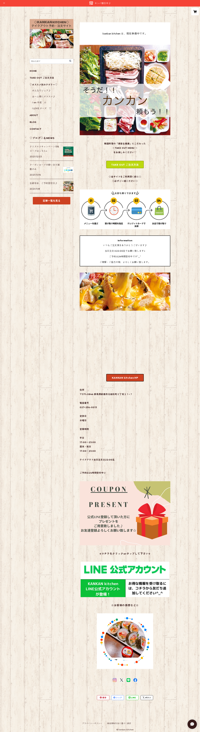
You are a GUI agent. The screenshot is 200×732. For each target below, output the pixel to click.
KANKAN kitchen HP (125, 377)
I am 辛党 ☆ (39, 102)
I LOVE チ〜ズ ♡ (41, 108)
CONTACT (35, 129)
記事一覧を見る (51, 200)
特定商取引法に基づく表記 (119, 723)
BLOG (33, 122)
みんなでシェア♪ (41, 90)
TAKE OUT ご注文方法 (125, 164)
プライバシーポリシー (92, 723)
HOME (33, 71)
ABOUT (34, 115)
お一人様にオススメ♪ (43, 96)
